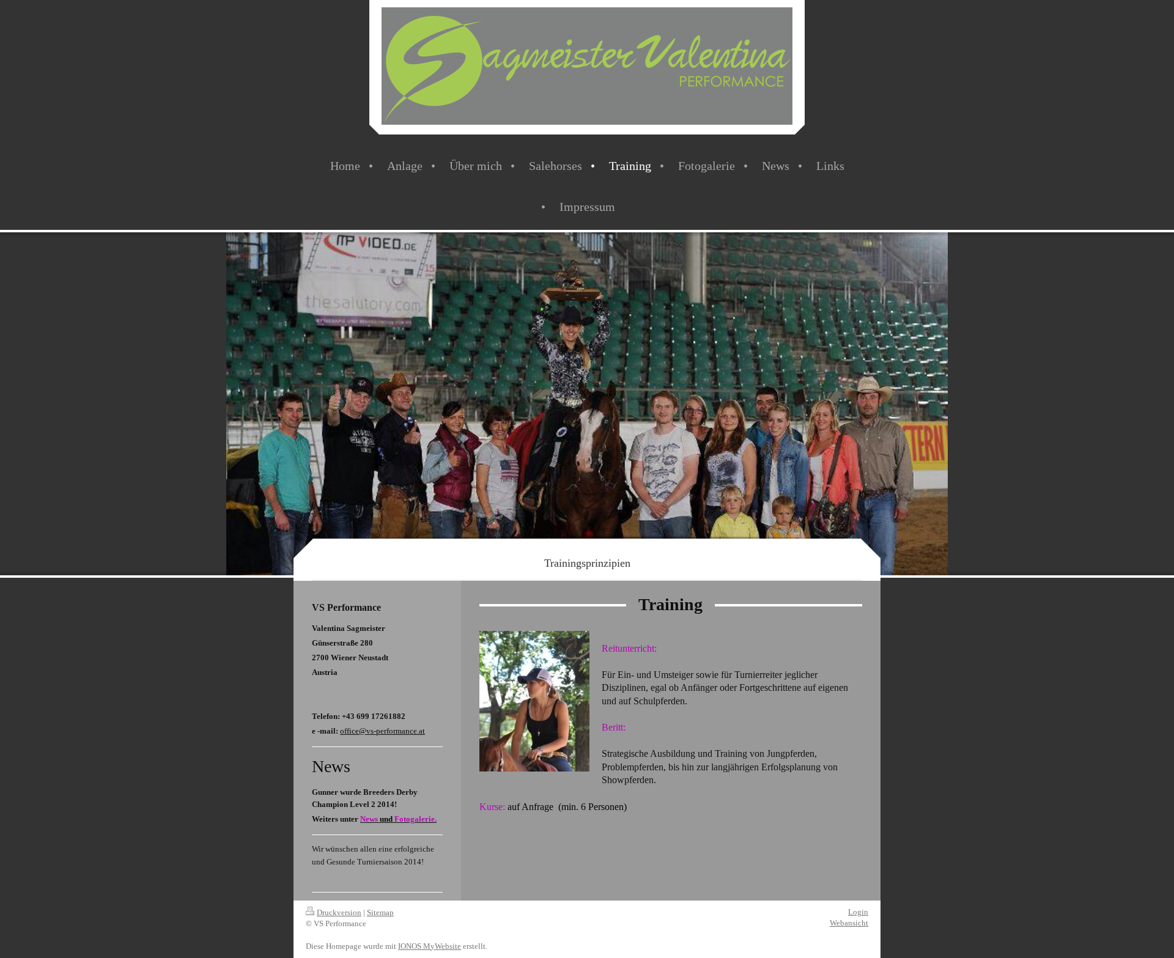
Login (858, 911)
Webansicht (849, 922)
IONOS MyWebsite (429, 946)
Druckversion (339, 912)
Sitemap (380, 912)
